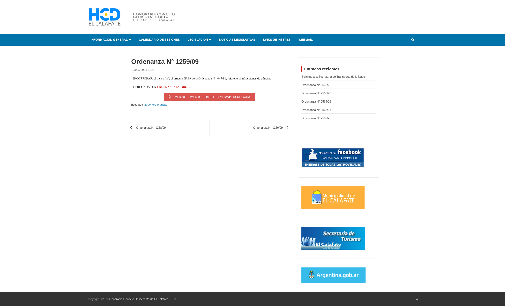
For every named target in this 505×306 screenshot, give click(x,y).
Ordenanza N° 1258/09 (151, 127)
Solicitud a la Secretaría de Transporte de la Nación (334, 76)
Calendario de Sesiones (159, 39)
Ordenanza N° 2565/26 (316, 93)
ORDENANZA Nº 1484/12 (173, 87)
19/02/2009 (138, 69)
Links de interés (277, 39)
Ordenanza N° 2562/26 (316, 118)
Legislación (198, 39)
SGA (150, 69)
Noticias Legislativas (237, 39)
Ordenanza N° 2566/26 (316, 85)
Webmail (305, 39)
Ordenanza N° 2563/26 (316, 109)
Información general (109, 39)
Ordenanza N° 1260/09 (268, 127)
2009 (147, 104)
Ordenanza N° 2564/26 (316, 101)
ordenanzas (159, 104)
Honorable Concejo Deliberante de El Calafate (138, 299)
